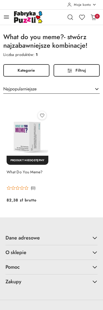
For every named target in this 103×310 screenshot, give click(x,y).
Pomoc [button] (12, 267)
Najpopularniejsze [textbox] (20, 89)
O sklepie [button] (15, 252)
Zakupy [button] (13, 281)
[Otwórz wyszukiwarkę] (70, 17)
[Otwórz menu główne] (6, 17)
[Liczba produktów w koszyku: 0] (93, 17)
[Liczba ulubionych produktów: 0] (82, 17)
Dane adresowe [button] (22, 237)
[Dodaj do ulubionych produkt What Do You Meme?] (42, 115)
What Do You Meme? (25, 172)
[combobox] (51, 89)
